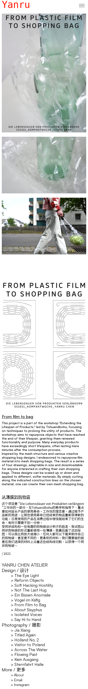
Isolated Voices (26, 614)
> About (17, 675)
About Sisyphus (26, 609)
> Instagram (20, 684)
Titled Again (23, 634)
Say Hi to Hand (26, 619)
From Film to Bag (28, 604)
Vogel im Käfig (25, 599)
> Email (16, 680)
